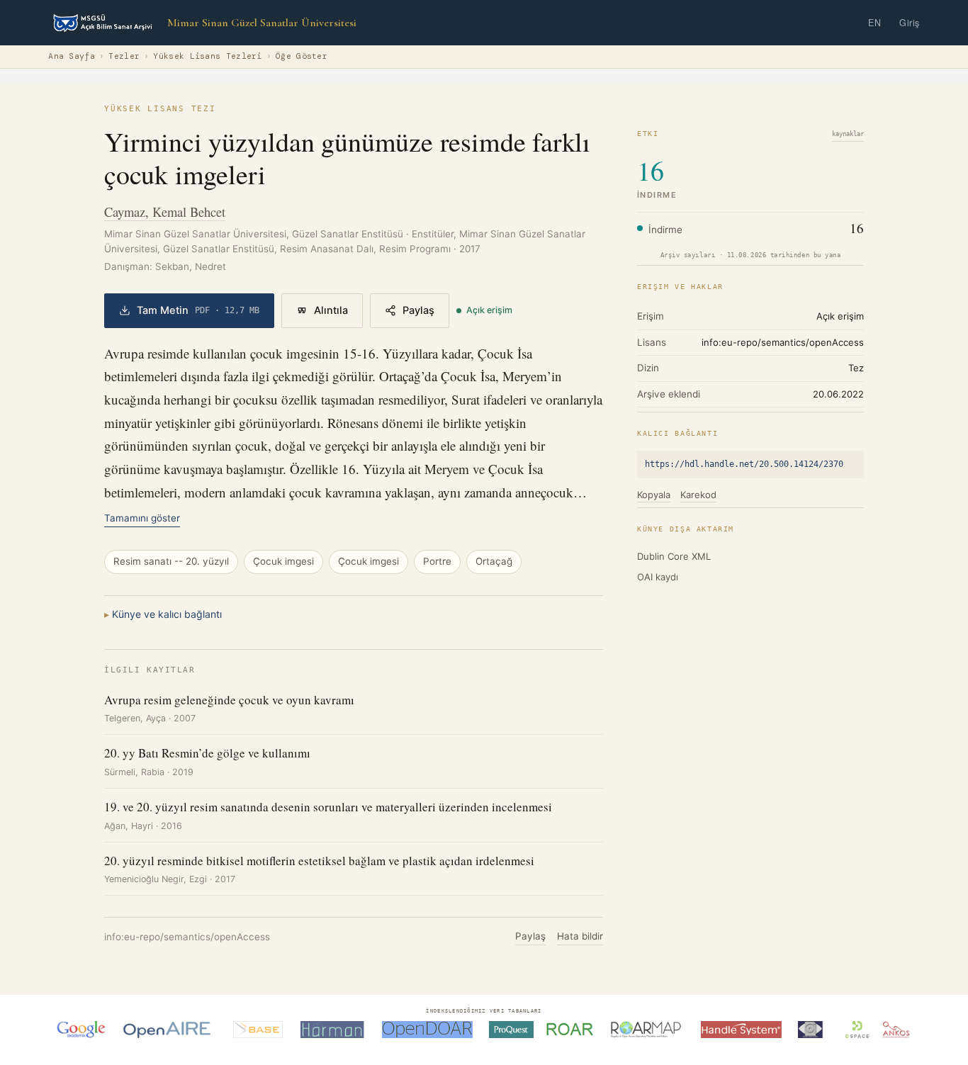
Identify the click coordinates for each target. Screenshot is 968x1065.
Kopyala (653, 494)
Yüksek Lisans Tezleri (207, 56)
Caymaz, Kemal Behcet (164, 211)
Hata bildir (580, 936)
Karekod (698, 494)
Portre (437, 561)
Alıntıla (331, 310)
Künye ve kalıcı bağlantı (167, 614)
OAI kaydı (657, 576)
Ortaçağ (493, 561)
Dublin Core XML (674, 556)
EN (874, 22)
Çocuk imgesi (283, 561)
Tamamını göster (142, 518)
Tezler (124, 56)
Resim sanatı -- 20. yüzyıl (171, 561)
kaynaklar (848, 133)
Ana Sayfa (71, 56)
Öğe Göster (301, 56)
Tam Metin (198, 310)
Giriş (909, 22)
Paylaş (418, 310)
